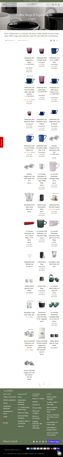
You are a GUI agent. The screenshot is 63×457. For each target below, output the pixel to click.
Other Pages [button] (22, 394)
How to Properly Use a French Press (52, 410)
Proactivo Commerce (37, 453)
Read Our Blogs (23, 413)
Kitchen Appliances (9, 400)
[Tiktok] (40, 441)
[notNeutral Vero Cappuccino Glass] (29, 50)
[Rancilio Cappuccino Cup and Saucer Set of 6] (29, 166)
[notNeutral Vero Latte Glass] (41, 79)
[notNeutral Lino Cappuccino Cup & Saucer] (54, 111)
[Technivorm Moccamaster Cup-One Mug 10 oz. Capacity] (41, 304)
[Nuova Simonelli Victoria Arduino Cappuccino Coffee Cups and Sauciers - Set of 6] (41, 333)
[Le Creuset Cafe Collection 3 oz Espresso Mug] (41, 223)
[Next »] (49, 384)
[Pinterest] (43, 441)
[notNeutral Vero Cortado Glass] (41, 50)
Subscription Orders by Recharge (22, 402)
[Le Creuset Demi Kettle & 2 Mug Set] (54, 278)
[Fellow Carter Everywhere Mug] (41, 197)
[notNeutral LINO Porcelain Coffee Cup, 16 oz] (41, 137)
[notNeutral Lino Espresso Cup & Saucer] (41, 111)
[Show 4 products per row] (58, 40)
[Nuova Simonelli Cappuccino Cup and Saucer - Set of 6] (29, 362)
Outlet (5, 417)
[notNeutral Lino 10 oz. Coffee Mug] (54, 50)
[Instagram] (46, 441)
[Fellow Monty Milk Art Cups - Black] (54, 333)
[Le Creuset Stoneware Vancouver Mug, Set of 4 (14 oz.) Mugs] (54, 223)
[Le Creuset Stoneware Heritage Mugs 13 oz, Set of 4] (54, 304)
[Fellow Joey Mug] (41, 278)
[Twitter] (37, 441)
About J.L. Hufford (38, 398)
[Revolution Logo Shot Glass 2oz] (54, 254)
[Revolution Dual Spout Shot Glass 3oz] (29, 197)
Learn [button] (49, 394)
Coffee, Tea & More (9, 397)
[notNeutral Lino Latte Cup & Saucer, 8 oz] (54, 79)
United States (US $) (12, 449)
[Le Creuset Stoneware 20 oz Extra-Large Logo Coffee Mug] (41, 166)
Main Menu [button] (7, 394)
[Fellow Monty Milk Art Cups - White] (29, 278)
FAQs (19, 397)
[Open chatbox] (59, 453)
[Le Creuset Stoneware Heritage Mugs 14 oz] (54, 166)
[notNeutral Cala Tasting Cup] (29, 254)
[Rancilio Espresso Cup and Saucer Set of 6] (54, 137)
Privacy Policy (37, 408)
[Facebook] (34, 441)
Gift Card (21, 426)
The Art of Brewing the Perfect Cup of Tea (53, 417)
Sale (4, 420)
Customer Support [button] (36, 395)
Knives (5, 403)
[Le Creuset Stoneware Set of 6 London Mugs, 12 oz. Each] (29, 223)
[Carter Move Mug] (41, 254)
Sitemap (35, 402)
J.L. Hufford (9, 453)
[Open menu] (4, 4)
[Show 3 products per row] (54, 40)
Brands (5, 423)
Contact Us (36, 405)
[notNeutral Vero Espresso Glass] (29, 111)
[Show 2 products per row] (51, 40)
